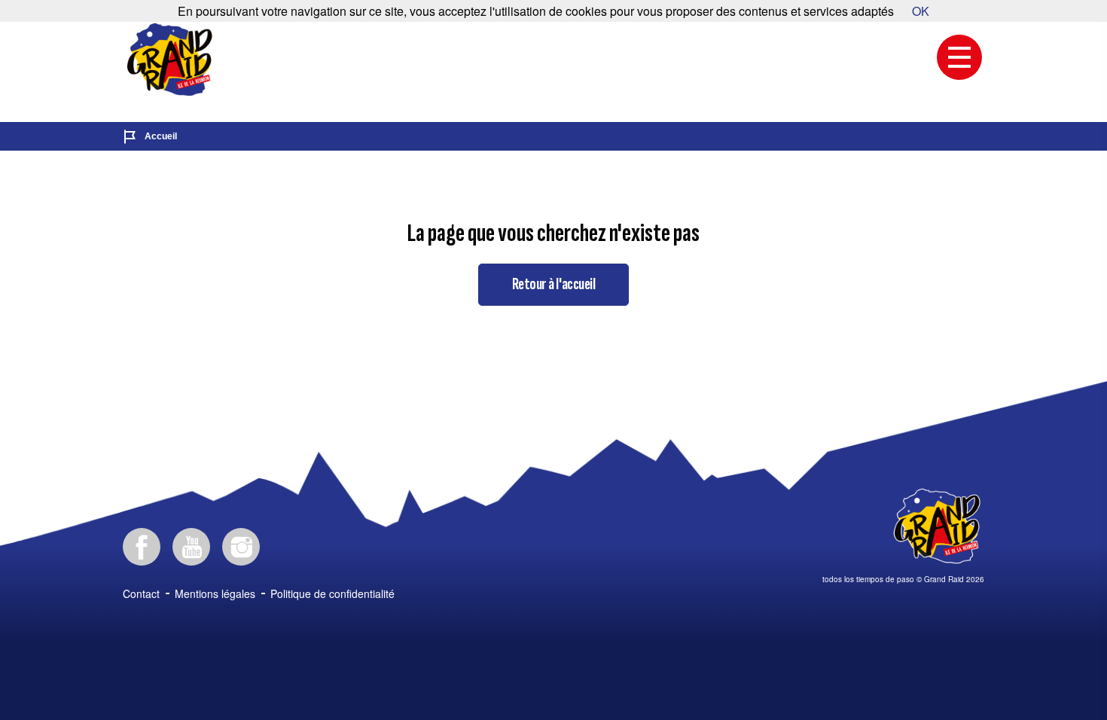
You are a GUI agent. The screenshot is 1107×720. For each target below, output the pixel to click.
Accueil (161, 136)
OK (920, 11)
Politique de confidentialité (332, 593)
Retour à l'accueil (553, 284)
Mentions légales (215, 593)
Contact (141, 593)
